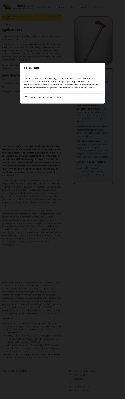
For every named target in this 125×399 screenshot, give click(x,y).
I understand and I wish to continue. (45, 97)
